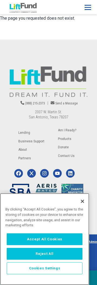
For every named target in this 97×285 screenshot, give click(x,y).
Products (64, 139)
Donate (63, 147)
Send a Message (66, 103)
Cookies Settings (44, 268)
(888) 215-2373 (35, 103)
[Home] (23, 8)
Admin (93, 241)
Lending (24, 133)
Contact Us (66, 156)
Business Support (31, 141)
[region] (44, 239)
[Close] (82, 201)
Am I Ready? (67, 130)
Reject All (45, 254)
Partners (24, 158)
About (22, 150)
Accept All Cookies (44, 239)
